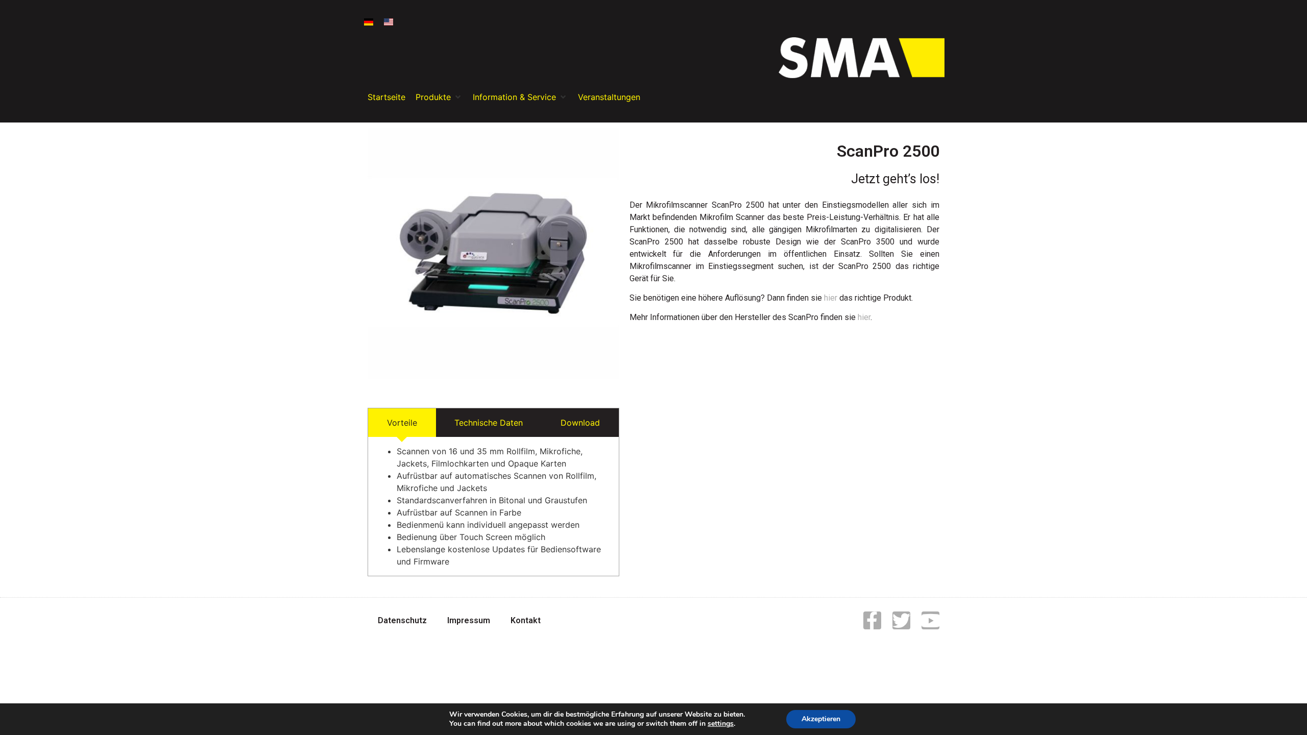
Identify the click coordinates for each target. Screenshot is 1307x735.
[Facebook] (872, 620)
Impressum (468, 620)
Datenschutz (402, 620)
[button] (439, 97)
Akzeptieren (821, 719)
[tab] (402, 422)
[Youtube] (930, 620)
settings (721, 723)
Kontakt (526, 620)
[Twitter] (901, 620)
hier (830, 298)
